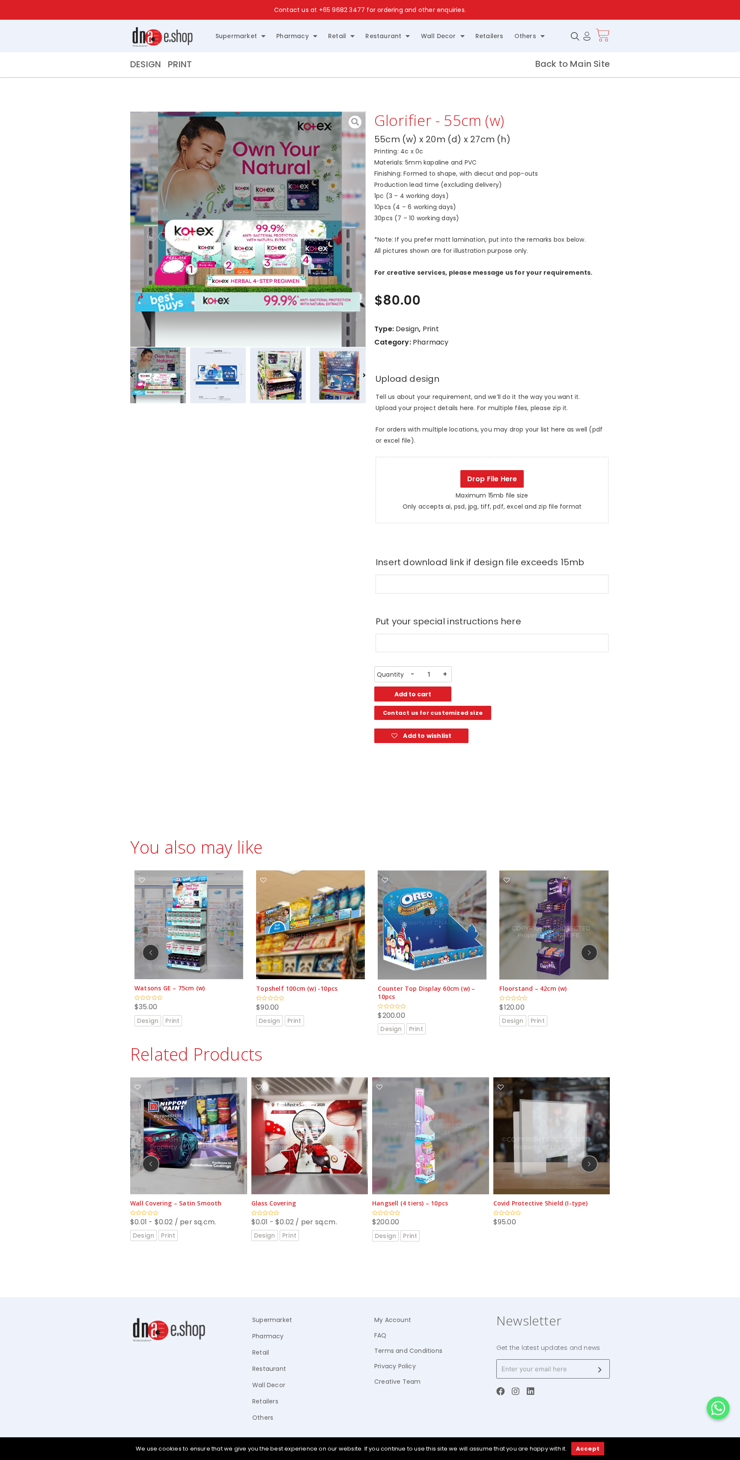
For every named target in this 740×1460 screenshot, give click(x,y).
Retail (337, 36)
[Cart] (603, 35)
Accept (588, 1449)
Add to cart (412, 694)
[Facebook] (500, 1391)
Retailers (489, 36)
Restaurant (383, 36)
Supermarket (236, 36)
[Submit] (599, 1369)
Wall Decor (438, 36)
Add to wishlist (426, 735)
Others (525, 36)
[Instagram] (515, 1391)
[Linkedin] (530, 1391)
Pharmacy (292, 36)
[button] (432, 713)
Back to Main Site (572, 64)
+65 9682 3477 (342, 10)
